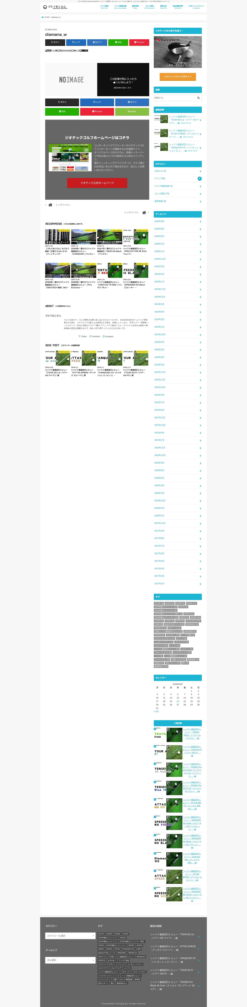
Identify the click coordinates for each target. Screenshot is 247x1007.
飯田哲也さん (161, 667)
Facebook (96, 336)
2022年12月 (160, 372)
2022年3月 (159, 410)
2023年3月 (159, 365)
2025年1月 (159, 282)
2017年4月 (159, 568)
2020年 (191, 603)
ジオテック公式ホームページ (97, 183)
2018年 (169, 603)
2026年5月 (159, 236)
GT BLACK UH (193, 621)
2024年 (195, 617)
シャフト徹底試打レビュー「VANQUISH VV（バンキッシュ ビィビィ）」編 (184, 147)
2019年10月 (160, 501)
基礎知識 (193, 660)
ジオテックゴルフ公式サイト (178, 76)
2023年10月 (160, 334)
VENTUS (159, 635)
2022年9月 (159, 395)
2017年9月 (159, 531)
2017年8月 (159, 538)
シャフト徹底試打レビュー (167, 649)
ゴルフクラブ (181, 642)
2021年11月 (159, 417)
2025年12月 (160, 259)
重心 (185, 663)
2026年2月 (159, 244)
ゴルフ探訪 (150, 7)
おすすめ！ (173, 635)
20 (178, 701)
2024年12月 (160, 289)
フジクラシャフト (182, 653)
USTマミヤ (174, 628)
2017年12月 (160, 523)
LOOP (158, 624)
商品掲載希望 (178, 7)
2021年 (183, 607)
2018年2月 (159, 515)
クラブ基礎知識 (120, 7)
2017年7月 (159, 546)
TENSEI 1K (160, 628)
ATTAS (180, 621)
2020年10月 (160, 455)
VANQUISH (190, 631)
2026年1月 (159, 251)
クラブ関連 (104, 7)
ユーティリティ (162, 660)
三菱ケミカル (179, 660)
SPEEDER (192, 624)
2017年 (159, 603)
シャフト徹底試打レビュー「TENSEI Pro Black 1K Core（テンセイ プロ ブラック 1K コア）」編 (172, 985)
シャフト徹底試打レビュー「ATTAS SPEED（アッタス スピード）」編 (184, 133)
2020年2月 (159, 493)
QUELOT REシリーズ (174, 624)
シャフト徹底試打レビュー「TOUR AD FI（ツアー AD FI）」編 (171, 972)
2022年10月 (160, 387)
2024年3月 (159, 319)
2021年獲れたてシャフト (166, 610)
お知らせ (160, 171)
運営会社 (163, 7)
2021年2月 (159, 440)
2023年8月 (159, 349)
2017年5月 (159, 561)
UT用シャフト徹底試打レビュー (168, 631)
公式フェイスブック (196, 7)
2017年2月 (159, 583)
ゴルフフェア (161, 645)
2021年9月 (159, 433)
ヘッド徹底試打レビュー (175, 656)
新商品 (159, 663)
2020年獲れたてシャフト (166, 607)
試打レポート (173, 663)
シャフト (174, 645)
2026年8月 (159, 221)
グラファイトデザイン (164, 638)
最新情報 (135, 7)
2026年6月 (159, 229)
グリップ (181, 638)
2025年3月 (159, 274)
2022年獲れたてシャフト (166, 617)
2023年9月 (159, 342)
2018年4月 (159, 508)
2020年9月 (159, 463)
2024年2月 (159, 327)
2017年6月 (159, 553)
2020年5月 (159, 478)
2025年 (159, 621)
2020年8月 (159, 470)
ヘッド (158, 656)
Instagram (109, 336)
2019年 (180, 603)
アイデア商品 (187, 635)
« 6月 (156, 711)
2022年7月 (159, 402)
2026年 (169, 621)
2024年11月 (159, 297)
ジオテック (186, 649)
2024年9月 (159, 304)
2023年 (184, 617)
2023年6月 (159, 357)
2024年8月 (159, 312)
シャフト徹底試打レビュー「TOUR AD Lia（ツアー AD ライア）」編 (184, 119)
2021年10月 (160, 425)
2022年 (189, 614)
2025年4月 (159, 266)
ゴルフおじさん (53, 315)
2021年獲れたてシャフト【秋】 (168, 614)
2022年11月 (159, 380)
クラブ (159, 178)
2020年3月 (159, 485)
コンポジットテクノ (164, 642)
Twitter (84, 336)
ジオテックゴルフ (163, 653)
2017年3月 (159, 576)
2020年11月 (159, 448)
